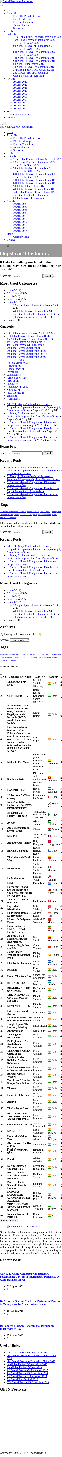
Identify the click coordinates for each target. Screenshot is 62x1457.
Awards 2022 (20, 84)
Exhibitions (14, 374)
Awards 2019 (20, 93)
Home (10, 10)
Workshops (14, 398)
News (10, 290)
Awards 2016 (20, 102)
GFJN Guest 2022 (29, 42)
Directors (11, 320)
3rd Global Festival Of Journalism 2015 (34, 69)
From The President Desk (26, 16)
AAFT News (14, 293)
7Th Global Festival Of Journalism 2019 (34, 57)
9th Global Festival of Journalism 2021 (33, 45)
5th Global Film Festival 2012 (28, 63)
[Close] (1, 674)
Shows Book (5, 518)
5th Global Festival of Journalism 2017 (27, 1376)
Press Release (14, 299)
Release (54, 515)
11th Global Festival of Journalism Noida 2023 (37, 36)
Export (13, 1221)
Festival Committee (23, 22)
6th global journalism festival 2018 (26, 350)
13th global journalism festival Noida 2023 (35, 305)
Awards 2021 (20, 87)
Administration (21, 25)
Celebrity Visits (21, 114)
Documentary (15, 368)
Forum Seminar (33, 512)
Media (10, 111)
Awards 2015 (20, 105)
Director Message (22, 19)
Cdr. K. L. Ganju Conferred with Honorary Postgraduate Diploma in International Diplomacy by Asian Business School (34, 407)
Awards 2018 (20, 96)
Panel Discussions (44, 515)
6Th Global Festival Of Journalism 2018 (34, 60)
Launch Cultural (26, 515)
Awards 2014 (20, 108)
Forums (12, 383)
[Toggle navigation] (1, 5)
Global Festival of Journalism (28, 75)
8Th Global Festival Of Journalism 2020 (34, 51)
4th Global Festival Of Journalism (30, 311)
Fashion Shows (16, 377)
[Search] (1, 124)
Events (10, 296)
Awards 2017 (20, 99)
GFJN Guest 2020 (29, 54)
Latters (16, 515)
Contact (11, 117)
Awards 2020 (20, 90)
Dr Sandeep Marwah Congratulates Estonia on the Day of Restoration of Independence (33, 430)
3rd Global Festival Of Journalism (26, 341)
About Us (12, 13)
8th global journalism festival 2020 (26, 356)
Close (4, 1221)
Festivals (11, 34)
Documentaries (12, 512)
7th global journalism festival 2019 (31, 317)
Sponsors (18, 28)
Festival (11, 302)
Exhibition (22, 512)
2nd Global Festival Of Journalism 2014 (34, 314)
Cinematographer (17, 362)
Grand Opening (46, 512)
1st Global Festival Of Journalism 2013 (28, 336)
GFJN (10, 31)
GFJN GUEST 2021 (31, 48)
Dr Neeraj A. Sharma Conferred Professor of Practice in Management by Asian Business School (33, 415)
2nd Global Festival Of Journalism (31, 72)
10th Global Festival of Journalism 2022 (34, 39)
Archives (4, 639)
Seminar (12, 395)
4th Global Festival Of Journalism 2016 (33, 66)
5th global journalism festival (23, 347)
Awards (11, 78)
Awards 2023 (20, 81)
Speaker (13, 518)
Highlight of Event (18, 386)
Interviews (9, 515)
